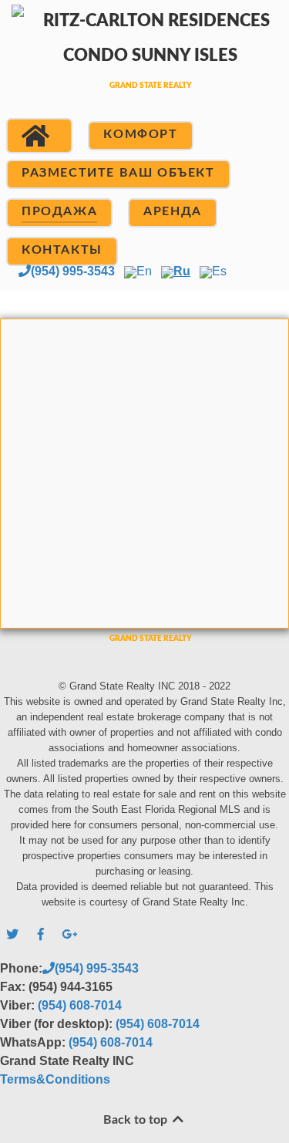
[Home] (39, 135)
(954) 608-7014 (80, 1005)
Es (219, 271)
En (144, 271)
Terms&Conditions (55, 1079)
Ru (181, 271)
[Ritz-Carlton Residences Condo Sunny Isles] (144, 65)
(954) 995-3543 (73, 271)
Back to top (136, 1120)
